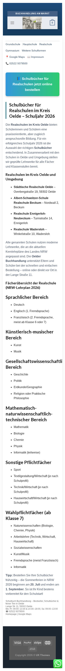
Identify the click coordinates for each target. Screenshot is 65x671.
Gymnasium (12, 50)
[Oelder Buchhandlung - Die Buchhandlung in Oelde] (32, 22)
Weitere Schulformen (34, 50)
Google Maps (17, 57)
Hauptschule (30, 44)
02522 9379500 (18, 63)
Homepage (11, 614)
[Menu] (12, 22)
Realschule (45, 44)
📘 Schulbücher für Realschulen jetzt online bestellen (32, 84)
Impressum (37, 57)
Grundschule (13, 44)
